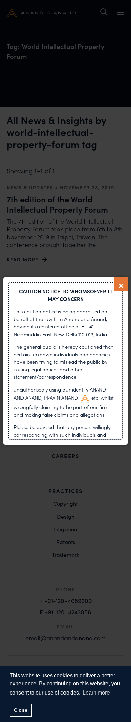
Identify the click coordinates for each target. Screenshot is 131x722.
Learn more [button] (96, 693)
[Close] (121, 284)
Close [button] (20, 710)
